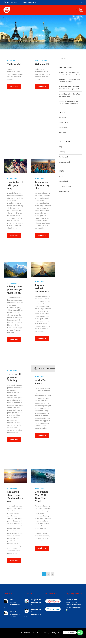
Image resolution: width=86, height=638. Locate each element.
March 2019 (63, 127)
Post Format (63, 157)
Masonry (62, 152)
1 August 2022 (13, 61)
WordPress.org (64, 191)
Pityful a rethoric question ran (42, 288)
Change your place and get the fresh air (14, 289)
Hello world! (14, 64)
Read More (14, 86)
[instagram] (81, 2)
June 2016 (62, 133)
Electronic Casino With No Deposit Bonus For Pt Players (69, 102)
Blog (60, 147)
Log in (61, 176)
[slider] (51, 368)
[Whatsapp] (80, 632)
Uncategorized (64, 162)
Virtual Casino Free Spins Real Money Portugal (69, 95)
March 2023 (63, 117)
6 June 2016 (12, 178)
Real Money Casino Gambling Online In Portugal (69, 80)
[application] (43, 368)
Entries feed (63, 181)
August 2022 (63, 122)
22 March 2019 (41, 61)
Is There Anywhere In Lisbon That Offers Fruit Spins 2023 (69, 88)
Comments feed (65, 186)
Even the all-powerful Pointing (14, 377)
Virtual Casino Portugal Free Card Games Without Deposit (70, 73)
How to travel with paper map (15, 185)
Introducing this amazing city (42, 185)
